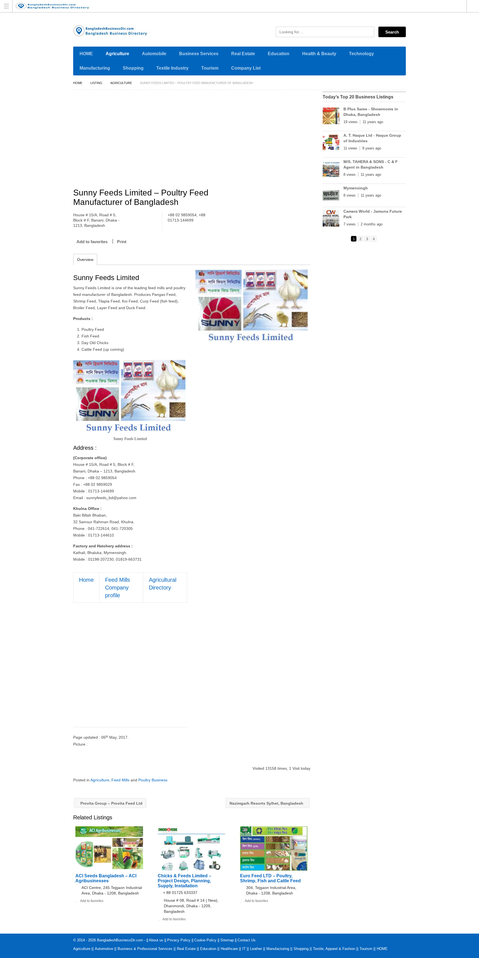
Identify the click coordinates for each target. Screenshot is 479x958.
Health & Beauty (319, 53)
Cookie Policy (205, 940)
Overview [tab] (85, 259)
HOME (86, 53)
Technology (361, 53)
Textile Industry (172, 68)
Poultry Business (152, 780)
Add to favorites (92, 241)
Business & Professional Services (145, 949)
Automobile (154, 53)
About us (156, 940)
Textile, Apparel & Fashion (334, 949)
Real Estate (243, 53)
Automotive (104, 949)
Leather (256, 949)
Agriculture (117, 53)
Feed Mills (120, 780)
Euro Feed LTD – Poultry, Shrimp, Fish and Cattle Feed (270, 878)
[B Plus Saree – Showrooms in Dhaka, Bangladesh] (331, 117)
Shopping (133, 68)
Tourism (209, 68)
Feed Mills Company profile (117, 587)
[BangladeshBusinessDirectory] (234, 6)
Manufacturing (95, 68)
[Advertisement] (194, 140)
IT (244, 949)
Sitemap (227, 940)
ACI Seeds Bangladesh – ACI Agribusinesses (105, 878)
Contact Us (247, 940)
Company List (246, 68)
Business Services (198, 53)
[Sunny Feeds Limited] (252, 306)
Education (278, 53)
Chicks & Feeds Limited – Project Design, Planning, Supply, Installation (184, 880)
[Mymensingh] (331, 196)
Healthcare (229, 949)
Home (77, 83)
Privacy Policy (178, 940)
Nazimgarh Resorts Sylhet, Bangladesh (267, 803)
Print (121, 241)
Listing (96, 83)
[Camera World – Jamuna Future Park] (331, 219)
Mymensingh (355, 188)
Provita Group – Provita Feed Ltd (110, 803)
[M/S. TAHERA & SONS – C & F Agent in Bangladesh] (331, 169)
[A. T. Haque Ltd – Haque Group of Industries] (331, 143)
